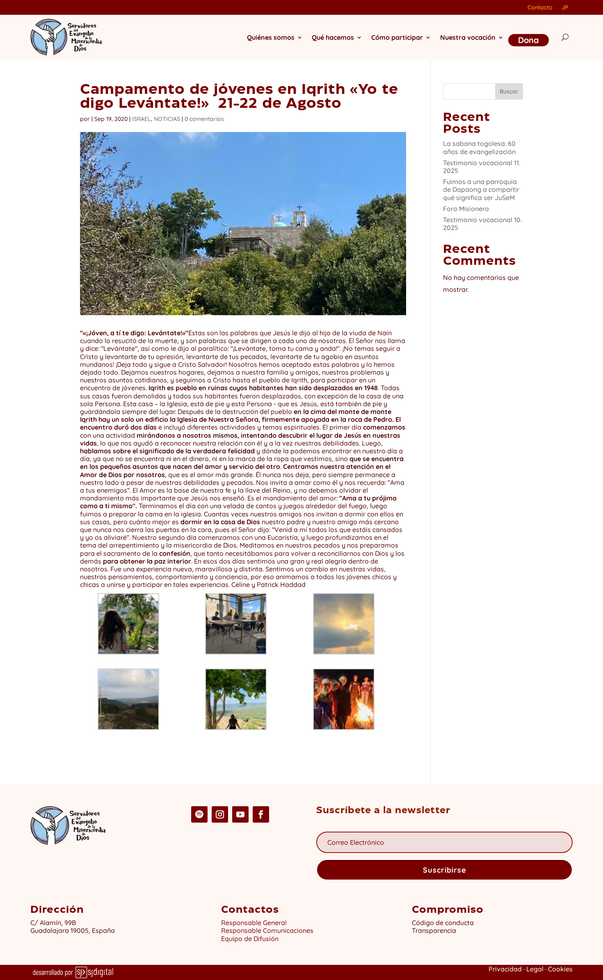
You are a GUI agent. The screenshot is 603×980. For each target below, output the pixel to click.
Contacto (540, 8)
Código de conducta (443, 923)
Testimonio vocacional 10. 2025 (482, 224)
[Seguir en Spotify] (199, 814)
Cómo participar (397, 37)
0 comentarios (204, 119)
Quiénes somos (271, 37)
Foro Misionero (466, 209)
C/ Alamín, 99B (54, 923)
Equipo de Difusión (250, 939)
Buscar (509, 91)
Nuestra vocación (468, 37)
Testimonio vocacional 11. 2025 (481, 167)
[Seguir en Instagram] (220, 814)
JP (565, 8)
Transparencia (434, 930)
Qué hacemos (333, 37)
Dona (528, 40)
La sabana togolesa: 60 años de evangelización (479, 147)
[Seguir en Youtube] (240, 814)
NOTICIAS (167, 119)
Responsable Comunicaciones (267, 930)
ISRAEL (141, 119)
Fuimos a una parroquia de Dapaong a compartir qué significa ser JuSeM (481, 189)
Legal (535, 969)
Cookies (560, 969)
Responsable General (254, 923)
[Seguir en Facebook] (261, 814)
